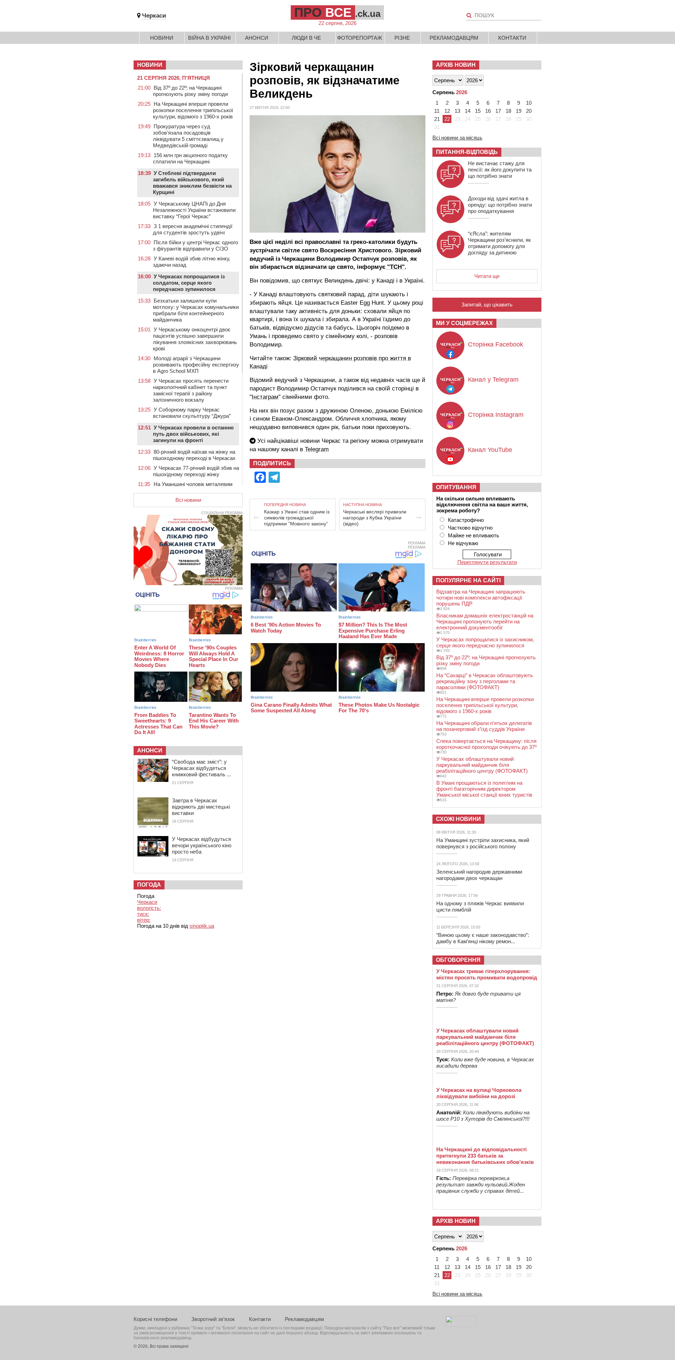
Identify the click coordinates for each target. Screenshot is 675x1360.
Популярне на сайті (468, 580)
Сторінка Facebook (495, 344)
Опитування (456, 487)
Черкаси (154, 15)
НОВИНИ (149, 65)
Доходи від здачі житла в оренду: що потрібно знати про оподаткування (500, 204)
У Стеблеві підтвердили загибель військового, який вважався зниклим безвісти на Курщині (192, 182)
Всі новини (188, 500)
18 (508, 111)
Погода (149, 885)
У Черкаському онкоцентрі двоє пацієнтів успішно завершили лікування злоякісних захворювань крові (195, 338)
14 (467, 111)
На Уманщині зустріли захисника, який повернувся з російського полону (482, 843)
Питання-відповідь (467, 152)
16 (488, 111)
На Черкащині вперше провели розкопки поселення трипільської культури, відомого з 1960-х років (193, 110)
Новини (161, 38)
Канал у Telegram (493, 379)
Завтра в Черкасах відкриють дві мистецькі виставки (201, 806)
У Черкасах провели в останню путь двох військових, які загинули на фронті (193, 434)
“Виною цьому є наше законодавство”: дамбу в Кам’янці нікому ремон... (482, 938)
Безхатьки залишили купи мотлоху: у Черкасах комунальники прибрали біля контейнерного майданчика (196, 310)
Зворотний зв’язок (213, 1319)
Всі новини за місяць (457, 138)
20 (529, 111)
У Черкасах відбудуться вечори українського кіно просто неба (201, 845)
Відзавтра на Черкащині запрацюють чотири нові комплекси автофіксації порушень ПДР (480, 598)
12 (447, 111)
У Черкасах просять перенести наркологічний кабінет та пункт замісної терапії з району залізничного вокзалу (191, 390)
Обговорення (458, 960)
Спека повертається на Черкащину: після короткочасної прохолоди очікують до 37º (486, 744)
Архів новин (456, 65)
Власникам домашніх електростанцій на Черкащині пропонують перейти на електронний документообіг (484, 621)
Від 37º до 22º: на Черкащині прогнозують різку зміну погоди (190, 91)
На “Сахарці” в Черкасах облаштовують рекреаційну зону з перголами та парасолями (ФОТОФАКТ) (484, 681)
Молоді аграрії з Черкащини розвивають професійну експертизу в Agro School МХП (196, 364)
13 (457, 111)
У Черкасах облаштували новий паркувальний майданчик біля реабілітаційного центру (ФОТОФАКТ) (482, 765)
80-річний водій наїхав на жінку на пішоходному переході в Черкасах (194, 455)
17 (498, 111)
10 (529, 103)
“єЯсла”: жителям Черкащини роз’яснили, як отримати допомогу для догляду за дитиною (499, 243)
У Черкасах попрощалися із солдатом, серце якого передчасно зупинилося (189, 282)
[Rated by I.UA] (460, 1325)
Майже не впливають (473, 535)
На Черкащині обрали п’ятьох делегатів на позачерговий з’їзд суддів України (484, 726)
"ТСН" (395, 267)
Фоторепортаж (359, 38)
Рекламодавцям (454, 38)
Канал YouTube (490, 449)
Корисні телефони (155, 1319)
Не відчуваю (463, 543)
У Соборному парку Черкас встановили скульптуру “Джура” (192, 413)
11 (436, 111)
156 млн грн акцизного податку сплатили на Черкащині (190, 158)
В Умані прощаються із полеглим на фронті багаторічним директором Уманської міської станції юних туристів (484, 789)
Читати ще (487, 276)
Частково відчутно (470, 528)
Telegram (317, 449)
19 (518, 111)
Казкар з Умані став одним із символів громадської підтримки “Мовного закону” (296, 517)
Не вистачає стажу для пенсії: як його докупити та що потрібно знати (500, 169)
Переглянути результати (487, 562)
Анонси (256, 38)
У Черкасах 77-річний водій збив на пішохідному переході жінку (196, 471)
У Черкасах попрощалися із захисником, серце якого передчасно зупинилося (485, 642)
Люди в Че (306, 38)
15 (478, 111)
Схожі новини (458, 819)
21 (437, 119)
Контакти (512, 38)
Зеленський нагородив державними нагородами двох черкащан (479, 875)
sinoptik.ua (201, 926)
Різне (402, 38)
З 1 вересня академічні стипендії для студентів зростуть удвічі (192, 229)
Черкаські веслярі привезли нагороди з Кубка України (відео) (374, 517)
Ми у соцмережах (464, 323)
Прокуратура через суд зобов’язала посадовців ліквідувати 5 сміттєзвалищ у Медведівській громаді (188, 135)
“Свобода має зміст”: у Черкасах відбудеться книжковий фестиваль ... (201, 768)
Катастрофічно (466, 520)
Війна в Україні (209, 38)
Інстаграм (265, 397)
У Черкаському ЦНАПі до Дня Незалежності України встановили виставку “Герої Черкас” (194, 210)
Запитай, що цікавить (487, 304)
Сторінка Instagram (495, 414)
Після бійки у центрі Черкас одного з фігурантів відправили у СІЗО (195, 245)
